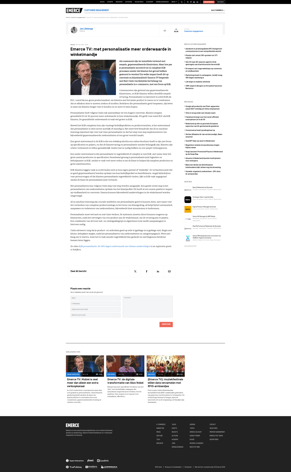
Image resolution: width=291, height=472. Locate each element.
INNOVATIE (159, 443)
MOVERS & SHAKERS (196, 443)
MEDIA (158, 432)
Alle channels (217, 10)
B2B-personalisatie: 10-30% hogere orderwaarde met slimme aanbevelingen (114, 246)
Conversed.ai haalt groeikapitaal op (200, 130)
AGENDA (192, 424)
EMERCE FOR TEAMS (216, 436)
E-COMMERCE (160, 424)
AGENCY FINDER (195, 436)
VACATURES (213, 428)
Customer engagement (78, 17)
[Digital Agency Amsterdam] (75, 460)
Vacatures (139, 2)
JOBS (173, 443)
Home (68, 17)
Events (110, 2)
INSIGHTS (175, 432)
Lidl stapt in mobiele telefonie (198, 82)
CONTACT (213, 424)
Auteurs (128, 2)
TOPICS (192, 428)
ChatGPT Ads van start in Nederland (200, 141)
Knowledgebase (162, 2)
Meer (174, 2)
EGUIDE (192, 439)
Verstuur (166, 324)
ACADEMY (175, 439)
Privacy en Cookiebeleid (173, 467)
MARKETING (160, 428)
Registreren (208, 2)
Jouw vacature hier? (190, 246)
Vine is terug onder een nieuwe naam (201, 113)
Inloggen (220, 2)
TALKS (174, 424)
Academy (149, 2)
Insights (119, 2)
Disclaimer (188, 467)
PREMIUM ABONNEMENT (217, 432)
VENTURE (159, 436)
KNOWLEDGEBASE (177, 447)
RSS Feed (158, 467)
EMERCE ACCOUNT (196, 432)
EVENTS (174, 428)
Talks (102, 2)
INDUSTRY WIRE (195, 447)
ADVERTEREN (214, 439)
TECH (158, 439)
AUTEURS (175, 436)
